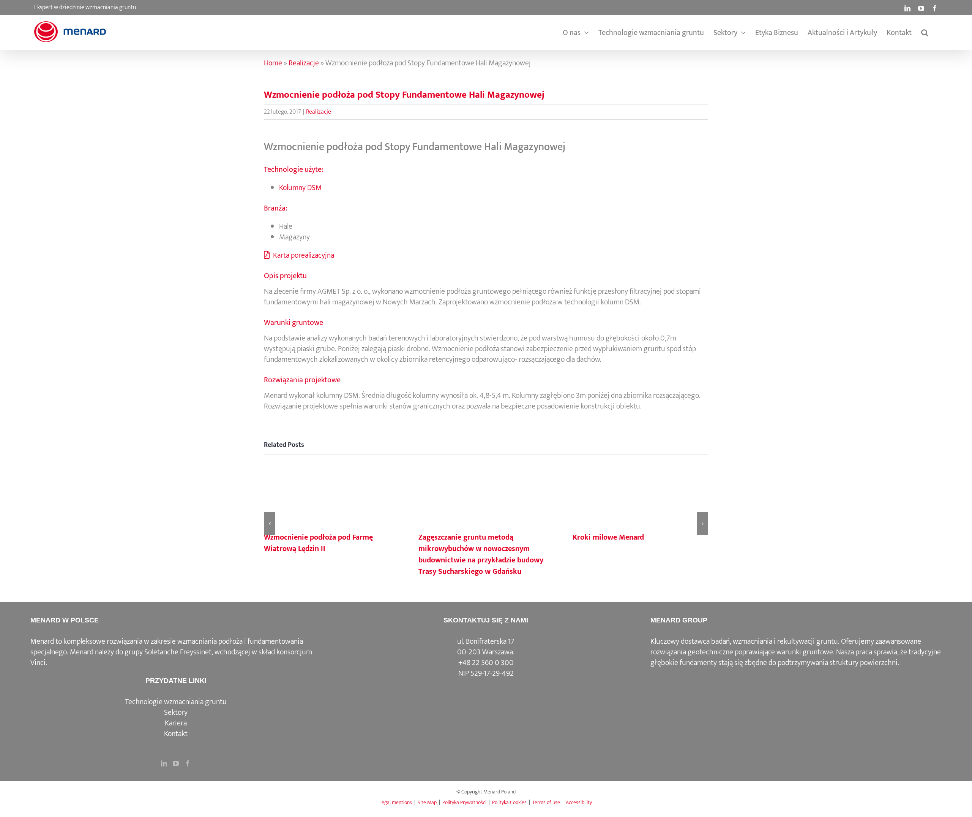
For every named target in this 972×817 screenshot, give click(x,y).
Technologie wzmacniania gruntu (176, 701)
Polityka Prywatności (464, 802)
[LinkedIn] (164, 763)
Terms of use (546, 802)
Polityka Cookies (509, 802)
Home (273, 63)
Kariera (176, 723)
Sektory (176, 712)
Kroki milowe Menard (608, 537)
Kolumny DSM (300, 187)
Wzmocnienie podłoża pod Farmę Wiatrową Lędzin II (318, 543)
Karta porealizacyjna (302, 255)
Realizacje (304, 63)
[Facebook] (188, 763)
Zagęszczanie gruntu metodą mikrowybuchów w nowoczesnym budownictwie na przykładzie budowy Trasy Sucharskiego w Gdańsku (480, 554)
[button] (924, 33)
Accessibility (579, 802)
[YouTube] (176, 763)
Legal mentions (395, 802)
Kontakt (176, 733)
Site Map (427, 802)
